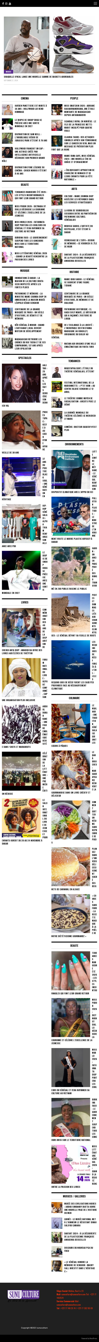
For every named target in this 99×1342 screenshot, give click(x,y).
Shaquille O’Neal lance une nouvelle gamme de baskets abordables (38, 76)
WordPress (93, 1338)
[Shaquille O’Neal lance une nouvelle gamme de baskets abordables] (49, 45)
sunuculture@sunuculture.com (73, 1294)
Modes (8, 71)
